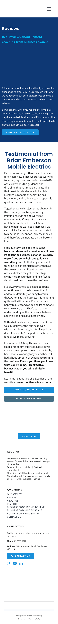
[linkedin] (21, 563)
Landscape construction (35, 473)
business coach (36, 247)
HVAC (20, 473)
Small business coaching (28, 478)
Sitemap (20, 619)
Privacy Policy (36, 619)
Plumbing (11, 473)
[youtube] (15, 563)
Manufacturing (14, 475)
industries (14, 464)
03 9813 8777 (20, 541)
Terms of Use (27, 619)
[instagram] (8, 563)
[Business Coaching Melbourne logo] (9, 7)
